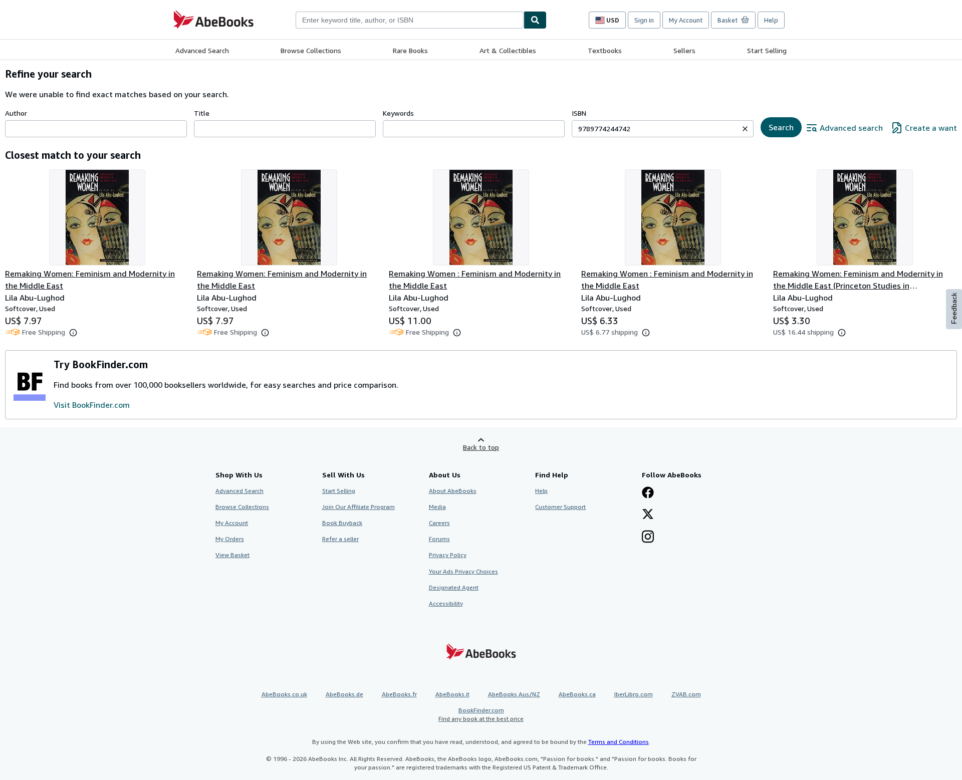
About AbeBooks (452, 490)
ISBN (579, 113)
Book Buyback (342, 523)
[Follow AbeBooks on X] (648, 515)
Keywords (398, 113)
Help (771, 20)
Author (16, 113)
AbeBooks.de (344, 694)
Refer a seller (340, 539)
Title (201, 113)
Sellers (684, 50)
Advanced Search (202, 50)
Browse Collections (311, 50)
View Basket (232, 555)
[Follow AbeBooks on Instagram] (648, 537)
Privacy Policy (447, 555)
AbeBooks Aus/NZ (514, 694)
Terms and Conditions (618, 741)
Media (437, 506)
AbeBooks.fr (399, 694)
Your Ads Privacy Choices (463, 571)
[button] (745, 129)
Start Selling (767, 50)
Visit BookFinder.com (92, 405)
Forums (439, 539)
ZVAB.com (686, 694)
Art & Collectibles (507, 50)
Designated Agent (453, 587)
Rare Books (410, 50)
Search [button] (781, 127)
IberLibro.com (633, 694)
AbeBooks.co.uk (284, 694)
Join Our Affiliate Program (358, 506)
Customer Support (560, 506)
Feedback (954, 308)
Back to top (481, 447)
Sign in (644, 20)
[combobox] (410, 20)
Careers (439, 523)
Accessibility (446, 603)
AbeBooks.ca (577, 694)
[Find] (535, 20)
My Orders (229, 539)
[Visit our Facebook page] (648, 493)
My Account (685, 20)
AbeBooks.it (452, 694)
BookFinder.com (481, 714)
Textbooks (605, 50)
